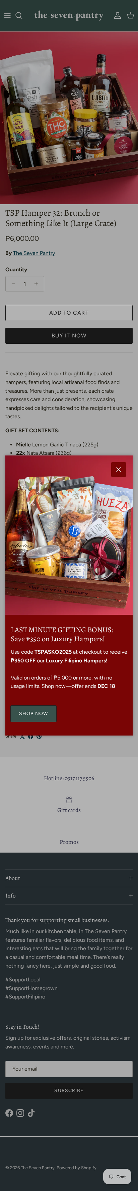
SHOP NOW (33, 713)
